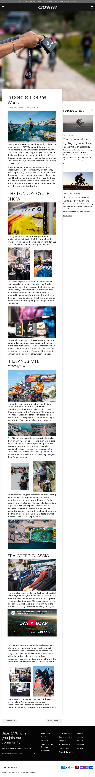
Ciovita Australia (9, 772)
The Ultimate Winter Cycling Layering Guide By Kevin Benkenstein (77, 143)
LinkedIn (80, 740)
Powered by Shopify (28, 772)
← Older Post (9, 721)
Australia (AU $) (9, 767)
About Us (45, 740)
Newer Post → (54, 721)
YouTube (80, 748)
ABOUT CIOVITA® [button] (47, 733)
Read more (67, 164)
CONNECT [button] (80, 733)
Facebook (80, 744)
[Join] (33, 753)
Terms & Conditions (66, 752)
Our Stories (45, 737)
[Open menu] (5, 7)
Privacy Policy (64, 748)
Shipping (62, 740)
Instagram (80, 737)
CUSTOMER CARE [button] (65, 733)
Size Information (65, 737)
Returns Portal (64, 744)
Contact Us (45, 751)
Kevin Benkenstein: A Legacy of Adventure (76, 198)
